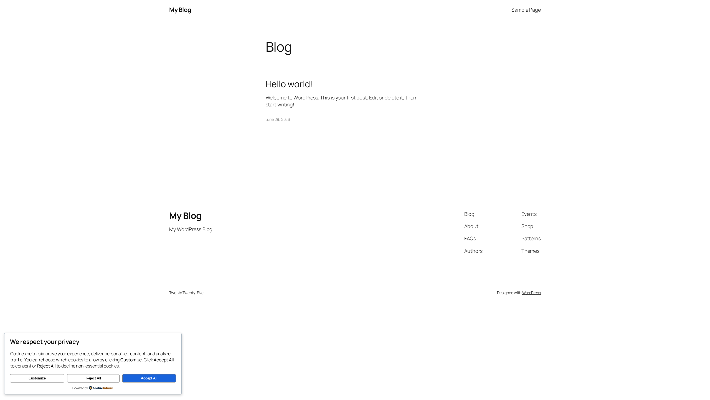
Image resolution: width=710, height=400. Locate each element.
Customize (37, 378)
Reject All (93, 378)
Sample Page (526, 9)
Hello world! (289, 84)
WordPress (531, 292)
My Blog (180, 10)
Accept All (149, 378)
